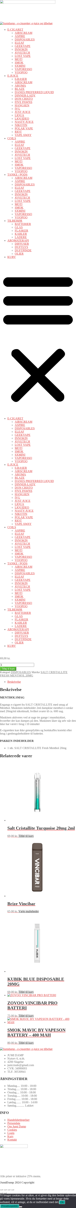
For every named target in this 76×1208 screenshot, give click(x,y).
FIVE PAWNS (23, 102)
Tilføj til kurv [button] (26, 835)
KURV (11, 257)
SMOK (19, 62)
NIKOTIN (21, 125)
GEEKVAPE (22, 46)
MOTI (18, 59)
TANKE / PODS (17, 174)
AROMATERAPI (18, 240)
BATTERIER (23, 224)
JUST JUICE (22, 112)
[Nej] (20, 1206)
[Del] (8, 1189)
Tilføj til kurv (8, 668)
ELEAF (19, 42)
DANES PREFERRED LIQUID (34, 92)
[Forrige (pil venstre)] (1, 1193)
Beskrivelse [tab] (14, 681)
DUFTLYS (21, 247)
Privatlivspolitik (9, 1206)
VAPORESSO (23, 69)
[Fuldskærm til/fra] (5, 1189)
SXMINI (20, 65)
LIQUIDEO (22, 118)
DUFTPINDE (23, 250)
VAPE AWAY (23, 135)
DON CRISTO (24, 98)
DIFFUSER (22, 243)
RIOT (18, 131)
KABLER (21, 233)
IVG (17, 108)
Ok (62, 1202)
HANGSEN (22, 105)
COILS (11, 138)
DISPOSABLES (25, 39)
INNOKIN (21, 49)
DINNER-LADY (25, 95)
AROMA (20, 85)
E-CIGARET (15, 29)
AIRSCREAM (23, 32)
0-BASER (21, 79)
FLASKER (21, 230)
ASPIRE (20, 36)
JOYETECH (22, 52)
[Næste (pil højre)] (5, 1193)
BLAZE (20, 88)
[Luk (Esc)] (12, 1189)
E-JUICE (12, 75)
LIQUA (19, 115)
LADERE (21, 237)
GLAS (19, 227)
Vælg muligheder (28, 911)
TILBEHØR (14, 220)
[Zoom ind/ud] (1, 1189)
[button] (38, 338)
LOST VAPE (23, 55)
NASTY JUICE (24, 121)
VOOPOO (21, 72)
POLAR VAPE (24, 128)
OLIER (19, 253)
